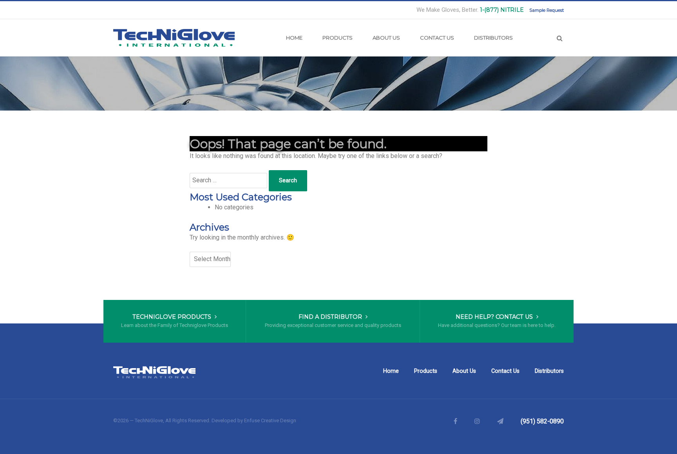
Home (294, 38)
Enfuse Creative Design (270, 420)
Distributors (493, 38)
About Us (386, 38)
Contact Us (437, 38)
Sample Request (546, 10)
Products (337, 38)
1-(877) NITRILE (502, 9)
